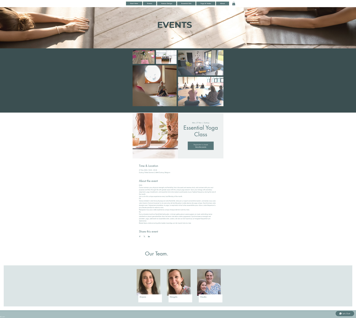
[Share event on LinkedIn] (149, 236)
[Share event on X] (144, 236)
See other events (200, 147)
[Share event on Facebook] (140, 236)
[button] (233, 3)
